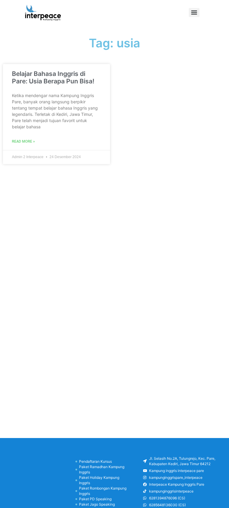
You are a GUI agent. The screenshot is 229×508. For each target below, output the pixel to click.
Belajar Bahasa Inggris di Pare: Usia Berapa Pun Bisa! (53, 77)
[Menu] (194, 12)
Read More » (23, 141)
